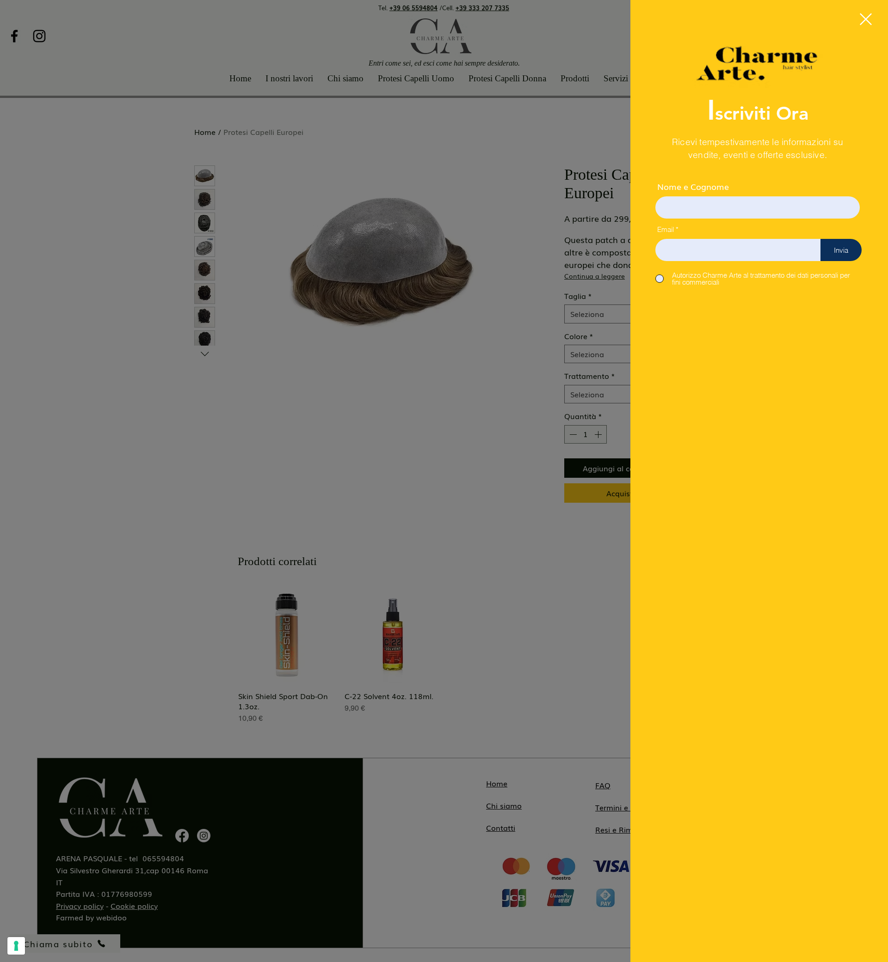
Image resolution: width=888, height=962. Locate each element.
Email (665, 229)
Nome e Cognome (693, 186)
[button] (866, 19)
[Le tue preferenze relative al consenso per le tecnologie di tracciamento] (16, 946)
